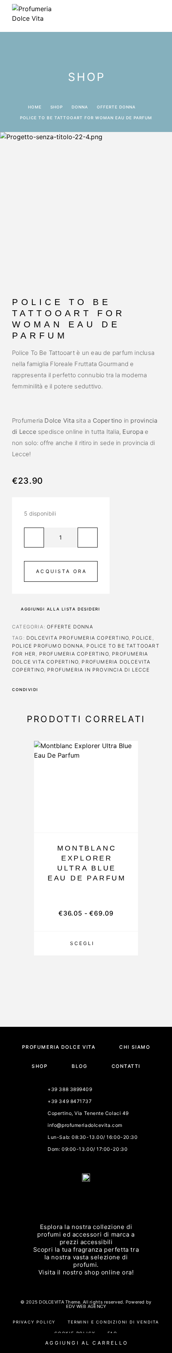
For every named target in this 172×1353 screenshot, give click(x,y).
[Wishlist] (128, 822)
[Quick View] (128, 808)
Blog (79, 1066)
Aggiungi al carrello (86, 1343)
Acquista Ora (61, 571)
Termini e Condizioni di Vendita (113, 1322)
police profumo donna (47, 646)
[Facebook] (76, 1199)
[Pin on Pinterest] (67, 689)
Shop (56, 106)
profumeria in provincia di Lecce (98, 670)
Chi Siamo (134, 1047)
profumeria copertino (74, 654)
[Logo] (32, 16)
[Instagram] (95, 1199)
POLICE (142, 638)
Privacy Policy (34, 1322)
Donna (80, 106)
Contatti (126, 1066)
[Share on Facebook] (47, 689)
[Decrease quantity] (34, 538)
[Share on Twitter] (57, 689)
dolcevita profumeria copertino (77, 638)
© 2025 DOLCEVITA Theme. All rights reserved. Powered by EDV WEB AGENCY (85, 1304)
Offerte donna (116, 106)
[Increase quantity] (88, 538)
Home (35, 106)
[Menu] (152, 16)
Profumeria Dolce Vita (59, 1047)
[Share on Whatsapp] (78, 689)
